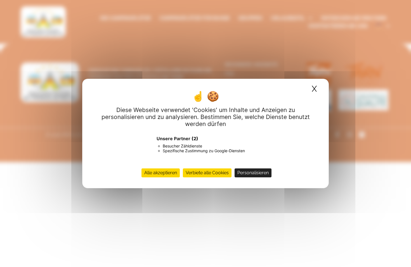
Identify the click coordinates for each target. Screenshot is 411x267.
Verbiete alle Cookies (207, 172)
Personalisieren (253, 172)
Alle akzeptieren (160, 172)
